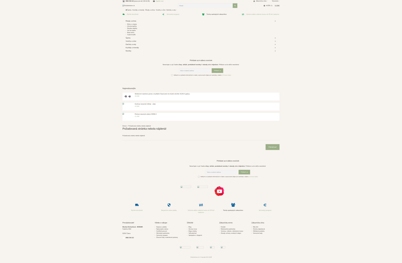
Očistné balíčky (132, 26)
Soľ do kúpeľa (131, 30)
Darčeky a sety (131, 44)
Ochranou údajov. (226, 75)
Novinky (128, 51)
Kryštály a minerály (132, 47)
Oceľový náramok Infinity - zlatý (145, 104)
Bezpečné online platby (169, 210)
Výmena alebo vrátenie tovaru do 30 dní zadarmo (262, 14)
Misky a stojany (132, 24)
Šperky (128, 38)
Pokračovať (273, 147)
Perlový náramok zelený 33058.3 (146, 114)
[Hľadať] (235, 5)
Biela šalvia (130, 32)
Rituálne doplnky (132, 28)
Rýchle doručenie (132, 14)
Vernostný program (173, 14)
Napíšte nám (160, 1)
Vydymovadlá (131, 34)
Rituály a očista (131, 21)
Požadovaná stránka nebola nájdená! (139, 126)
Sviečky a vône (131, 41)
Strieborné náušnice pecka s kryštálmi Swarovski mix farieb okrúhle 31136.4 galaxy (162, 94)
